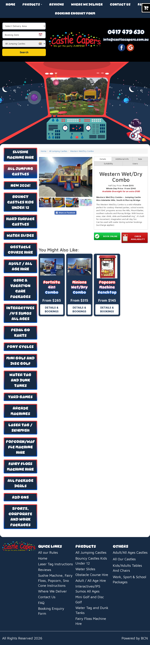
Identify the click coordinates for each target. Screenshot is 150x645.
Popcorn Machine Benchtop (107, 287)
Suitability (108, 163)
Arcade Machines (20, 411)
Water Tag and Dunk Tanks (20, 380)
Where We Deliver (87, 4)
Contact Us (120, 4)
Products (31, 4)
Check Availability (138, 237)
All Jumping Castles (20, 171)
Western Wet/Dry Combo (82, 151)
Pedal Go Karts (20, 333)
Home (10, 4)
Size (140, 159)
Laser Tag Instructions (55, 564)
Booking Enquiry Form (75, 13)
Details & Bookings (52, 309)
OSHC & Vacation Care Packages (20, 288)
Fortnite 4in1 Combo (51, 287)
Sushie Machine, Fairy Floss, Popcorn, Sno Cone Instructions (55, 580)
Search (24, 52)
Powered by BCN (135, 638)
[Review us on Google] (130, 47)
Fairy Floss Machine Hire (20, 466)
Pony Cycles (20, 346)
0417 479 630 (126, 31)
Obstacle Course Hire (20, 250)
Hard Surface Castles (20, 221)
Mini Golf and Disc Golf (20, 361)
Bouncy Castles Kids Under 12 (20, 202)
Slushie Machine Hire (20, 155)
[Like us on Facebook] (121, 47)
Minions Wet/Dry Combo (79, 287)
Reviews (56, 4)
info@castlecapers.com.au (126, 39)
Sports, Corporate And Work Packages (20, 516)
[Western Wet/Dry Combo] (66, 177)
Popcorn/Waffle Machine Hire (20, 447)
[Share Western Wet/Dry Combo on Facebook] (65, 212)
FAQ (141, 4)
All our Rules (48, 552)
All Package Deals (20, 483)
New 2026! (20, 185)
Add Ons (20, 497)
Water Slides (20, 235)
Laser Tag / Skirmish (20, 428)
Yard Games (20, 397)
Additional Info (122, 159)
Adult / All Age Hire (20, 266)
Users (135, 163)
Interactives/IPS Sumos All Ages (20, 313)
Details (103, 159)
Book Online (110, 236)
